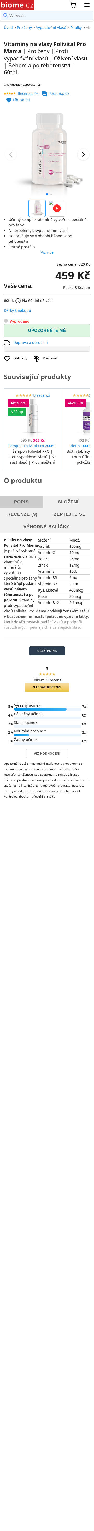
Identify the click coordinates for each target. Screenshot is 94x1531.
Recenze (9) (22, 514)
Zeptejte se (69, 514)
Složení (68, 502)
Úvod (8, 27)
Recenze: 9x (28, 93)
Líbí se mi (18, 99)
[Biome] (17, 5)
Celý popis (47, 650)
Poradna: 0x (55, 93)
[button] (47, 194)
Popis (21, 502)
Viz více (47, 252)
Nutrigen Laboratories (25, 84)
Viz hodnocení (47, 753)
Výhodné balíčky (46, 526)
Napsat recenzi (47, 687)
